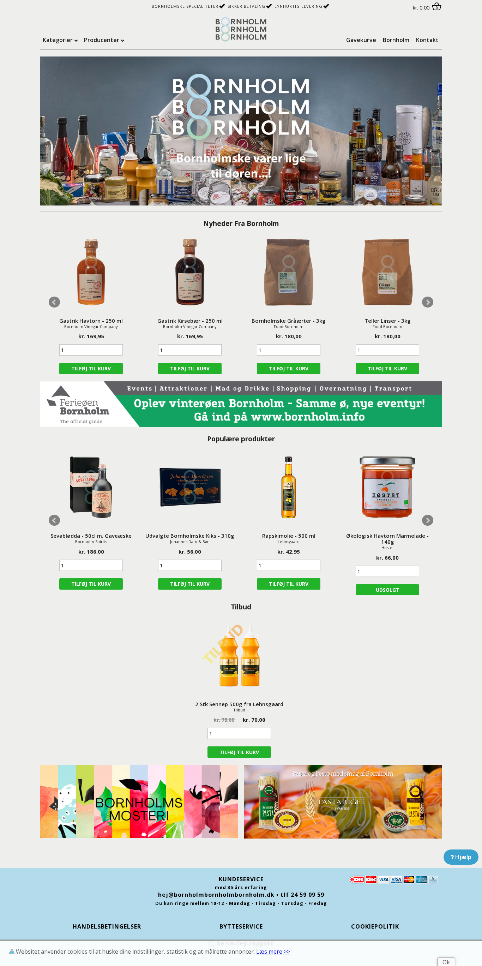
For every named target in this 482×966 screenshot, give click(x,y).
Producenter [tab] (101, 40)
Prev (54, 302)
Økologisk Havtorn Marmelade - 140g (387, 538)
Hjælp (462, 857)
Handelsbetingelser (107, 926)
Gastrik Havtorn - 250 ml (91, 320)
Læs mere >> (273, 951)
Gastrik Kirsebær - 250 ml (190, 320)
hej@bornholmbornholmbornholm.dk (216, 895)
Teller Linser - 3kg (387, 320)
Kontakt (427, 40)
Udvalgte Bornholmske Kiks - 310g (189, 535)
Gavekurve (361, 40)
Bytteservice (241, 926)
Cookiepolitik (375, 926)
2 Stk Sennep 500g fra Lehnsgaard (239, 704)
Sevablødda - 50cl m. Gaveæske (91, 535)
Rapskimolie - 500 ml (288, 535)
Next (427, 302)
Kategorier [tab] (58, 40)
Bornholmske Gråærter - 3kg (289, 320)
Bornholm (396, 40)
